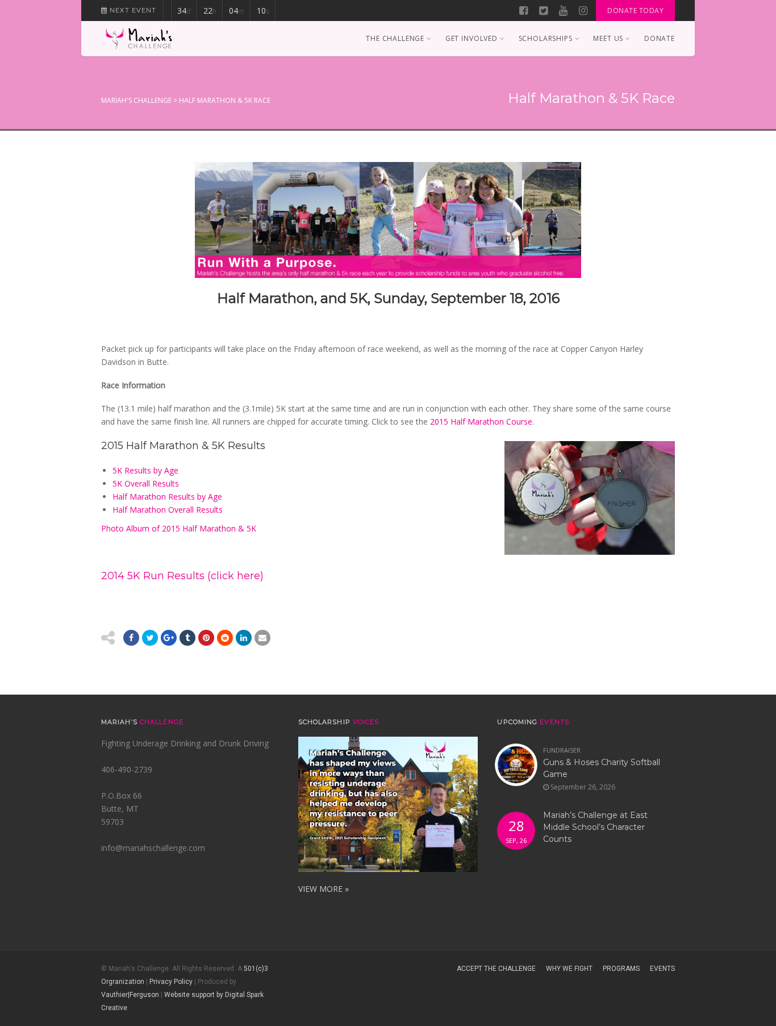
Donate (659, 38)
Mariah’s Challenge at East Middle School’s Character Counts (595, 827)
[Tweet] (150, 638)
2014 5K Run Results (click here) (182, 576)
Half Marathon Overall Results (167, 509)
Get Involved (471, 38)
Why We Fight (569, 969)
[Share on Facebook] (131, 638)
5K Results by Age (145, 470)
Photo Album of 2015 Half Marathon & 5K (178, 528)
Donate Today (635, 10)
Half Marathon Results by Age (167, 496)
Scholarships (546, 38)
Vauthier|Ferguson (130, 995)
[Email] (244, 638)
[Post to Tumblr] (187, 638)
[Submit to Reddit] (206, 638)
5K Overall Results (145, 483)
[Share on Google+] (169, 638)
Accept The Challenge (496, 969)
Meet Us (608, 38)
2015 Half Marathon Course (481, 421)
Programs (621, 969)
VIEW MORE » (323, 888)
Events (662, 969)
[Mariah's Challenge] (138, 38)
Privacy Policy (171, 982)
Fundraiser (562, 750)
